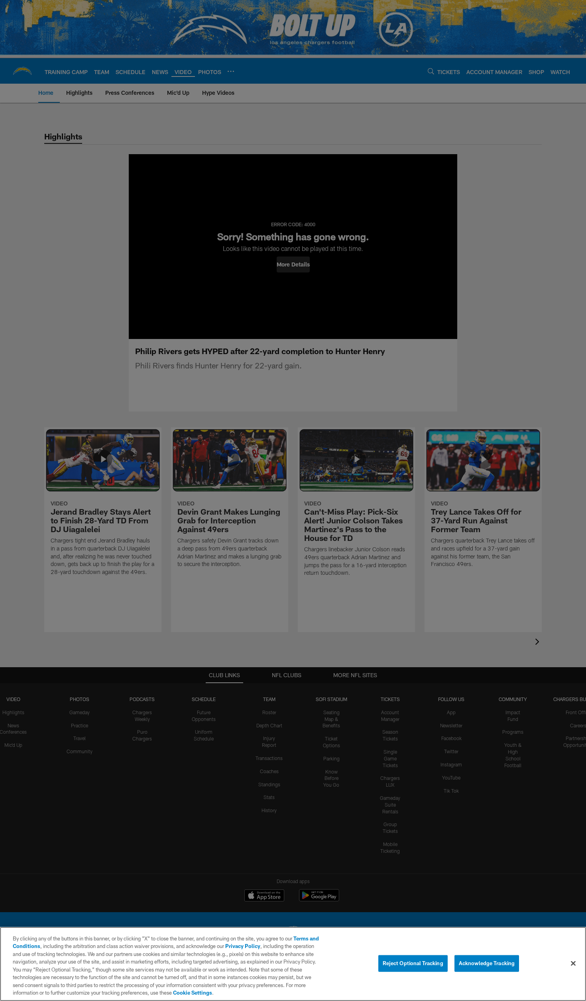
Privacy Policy (242, 946)
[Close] (573, 963)
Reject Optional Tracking (413, 963)
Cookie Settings (192, 992)
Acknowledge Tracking (487, 963)
